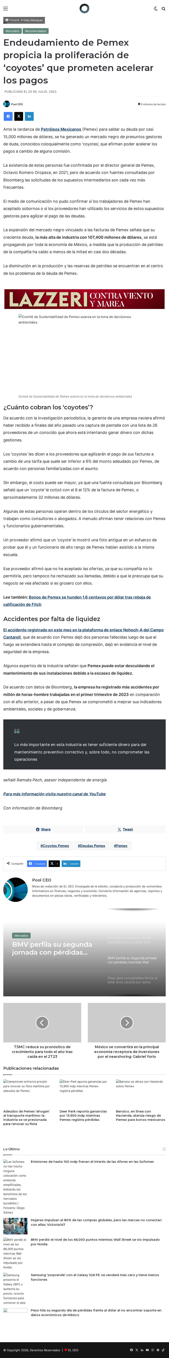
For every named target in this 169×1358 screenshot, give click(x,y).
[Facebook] (8, 116)
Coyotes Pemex (56, 845)
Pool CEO (17, 104)
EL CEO (73, 1350)
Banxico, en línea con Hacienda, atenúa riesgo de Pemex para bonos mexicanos (140, 1115)
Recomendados (35, 31)
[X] (18, 116)
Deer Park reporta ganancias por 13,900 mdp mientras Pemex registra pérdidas (83, 1115)
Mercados (12, 31)
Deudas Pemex (92, 845)
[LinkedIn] (29, 116)
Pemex (121, 845)
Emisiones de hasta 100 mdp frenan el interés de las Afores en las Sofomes (92, 1162)
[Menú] (5, 10)
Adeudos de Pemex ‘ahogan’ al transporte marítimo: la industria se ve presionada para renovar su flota (26, 1117)
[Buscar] (163, 10)
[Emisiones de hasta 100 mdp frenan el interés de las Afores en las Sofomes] (15, 1187)
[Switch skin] (156, 10)
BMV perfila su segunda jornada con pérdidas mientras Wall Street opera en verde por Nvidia (55, 948)
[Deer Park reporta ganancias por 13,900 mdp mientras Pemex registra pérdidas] (84, 1093)
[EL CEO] (84, 8)
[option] (84, 952)
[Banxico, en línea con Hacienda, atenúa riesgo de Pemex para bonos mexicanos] (141, 1093)
